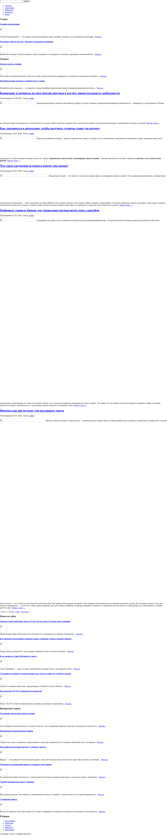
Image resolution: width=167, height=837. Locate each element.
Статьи (8, 825)
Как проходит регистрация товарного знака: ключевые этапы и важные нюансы (36, 639)
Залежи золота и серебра (11, 64)
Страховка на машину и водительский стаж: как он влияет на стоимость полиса (35, 674)
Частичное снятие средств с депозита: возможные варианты (26, 42)
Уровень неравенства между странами (17, 782)
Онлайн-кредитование (10, 24)
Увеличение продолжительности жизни (17, 713)
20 (17, 612)
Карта (7, 14)
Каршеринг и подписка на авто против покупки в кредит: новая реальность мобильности (60, 93)
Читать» (98, 37)
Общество (9, 10)
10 (16, 612)
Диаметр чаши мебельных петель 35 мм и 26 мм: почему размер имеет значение (35, 621)
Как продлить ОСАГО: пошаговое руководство (21, 691)
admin (31, 98)
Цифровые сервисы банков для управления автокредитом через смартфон (49, 210)
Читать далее (153, 123)
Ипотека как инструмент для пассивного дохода (32, 410)
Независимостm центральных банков (16, 731)
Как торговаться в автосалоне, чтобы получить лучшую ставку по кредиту (50, 128)
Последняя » (25, 612)
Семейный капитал (8, 799)
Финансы (9, 12)
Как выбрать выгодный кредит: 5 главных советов (23, 747)
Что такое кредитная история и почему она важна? (34, 165)
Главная (8, 6)
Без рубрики (10, 821)
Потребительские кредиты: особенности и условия (22, 81)
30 (19, 612)
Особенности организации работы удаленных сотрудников (26, 764)
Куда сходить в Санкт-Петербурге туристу (18, 656)
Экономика (9, 8)
